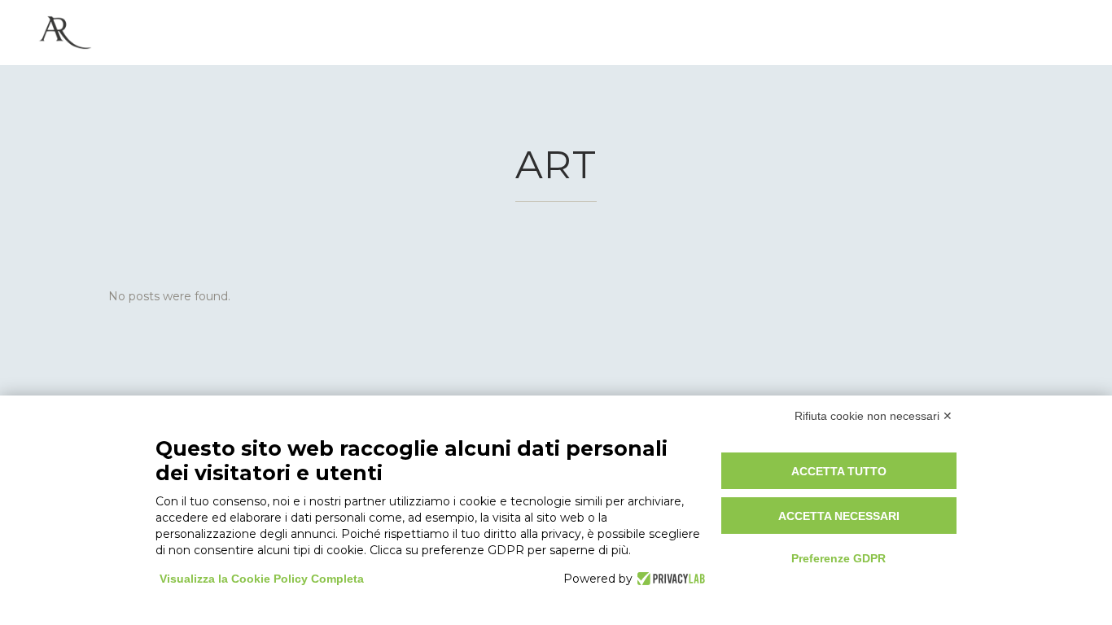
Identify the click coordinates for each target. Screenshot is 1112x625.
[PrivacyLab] (669, 578)
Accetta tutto (839, 471)
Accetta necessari (839, 515)
